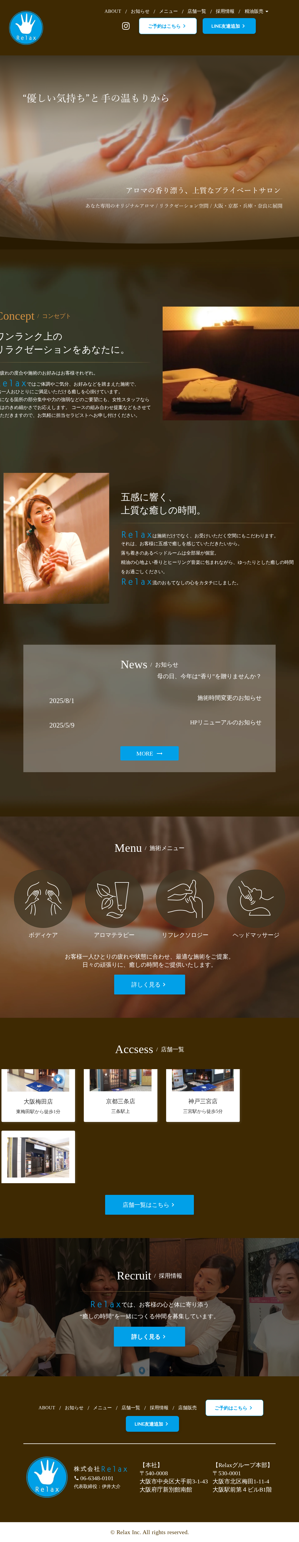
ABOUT (113, 11)
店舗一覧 (196, 11)
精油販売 (254, 11)
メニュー (168, 11)
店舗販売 (187, 1407)
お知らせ (140, 11)
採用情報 (225, 11)
